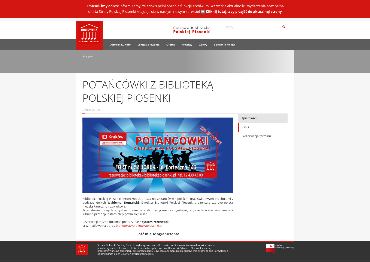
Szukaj (284, 27)
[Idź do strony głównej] (89, 35)
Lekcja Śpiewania (148, 44)
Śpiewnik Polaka (224, 44)
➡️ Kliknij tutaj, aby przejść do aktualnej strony (241, 11)
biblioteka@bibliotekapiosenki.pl (139, 226)
